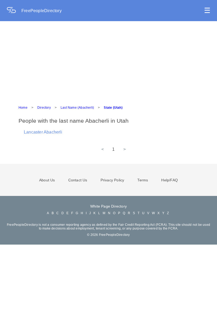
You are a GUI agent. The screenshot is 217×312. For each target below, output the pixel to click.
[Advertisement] (108, 61)
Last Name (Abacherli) (77, 107)
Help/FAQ (169, 180)
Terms (142, 180)
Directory (44, 107)
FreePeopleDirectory (41, 10)
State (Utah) (113, 107)
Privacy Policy (112, 180)
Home (23, 107)
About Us (47, 180)
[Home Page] (14, 11)
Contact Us (77, 180)
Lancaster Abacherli (43, 132)
